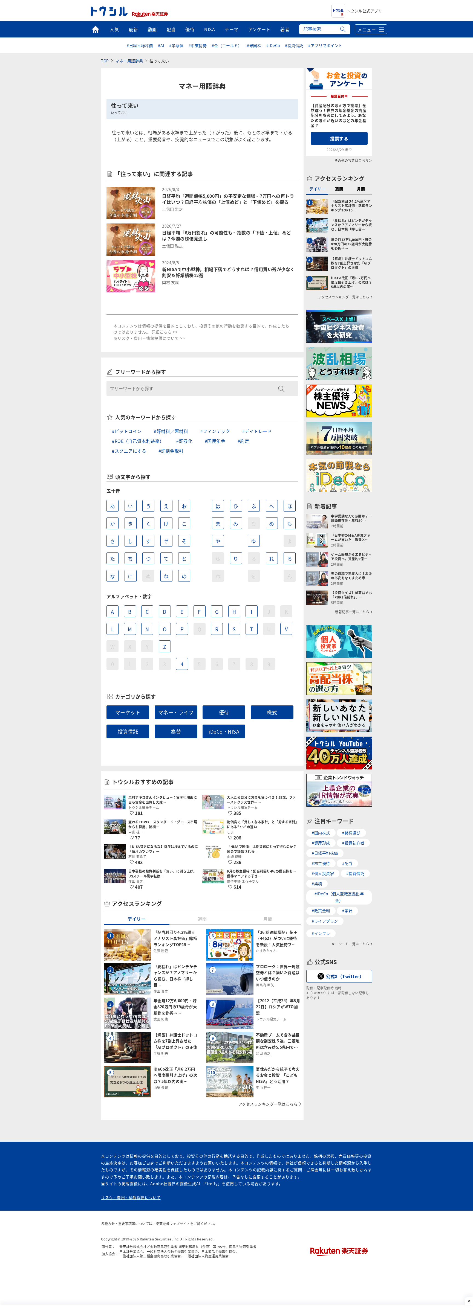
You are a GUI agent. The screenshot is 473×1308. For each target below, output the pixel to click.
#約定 (243, 441)
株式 (272, 712)
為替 (176, 731)
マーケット (128, 712)
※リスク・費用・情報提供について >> (149, 338)
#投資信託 (294, 45)
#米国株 (254, 45)
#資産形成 (321, 842)
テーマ (231, 29)
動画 (152, 29)
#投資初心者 (353, 842)
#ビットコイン (127, 431)
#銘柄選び (351, 832)
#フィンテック (215, 431)
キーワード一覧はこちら (351, 944)
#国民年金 (215, 441)
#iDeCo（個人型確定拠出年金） (339, 897)
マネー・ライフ (176, 712)
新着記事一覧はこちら (352, 612)
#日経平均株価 (140, 45)
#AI (161, 45)
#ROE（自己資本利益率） (138, 441)
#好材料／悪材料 (171, 431)
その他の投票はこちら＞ (353, 160)
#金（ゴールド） (227, 45)
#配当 (347, 863)
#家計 (347, 910)
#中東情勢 (198, 45)
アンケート (259, 29)
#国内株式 (321, 832)
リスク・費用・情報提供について (131, 1197)
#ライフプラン (325, 921)
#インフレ (321, 933)
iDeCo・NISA (224, 731)
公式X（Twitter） (345, 976)
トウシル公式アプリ (364, 10)
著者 (284, 29)
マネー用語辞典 (129, 60)
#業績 (317, 883)
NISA (209, 29)
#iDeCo (273, 45)
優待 (189, 29)
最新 (133, 29)
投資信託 (128, 731)
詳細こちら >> (164, 332)
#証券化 (184, 441)
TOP (105, 60)
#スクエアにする (129, 450)
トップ (95, 29)
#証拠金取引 (171, 450)
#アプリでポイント (325, 45)
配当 (170, 29)
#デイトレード (257, 431)
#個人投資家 (323, 873)
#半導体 (176, 45)
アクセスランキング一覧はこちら (268, 1104)
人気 (114, 29)
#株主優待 (321, 863)
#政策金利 (321, 910)
